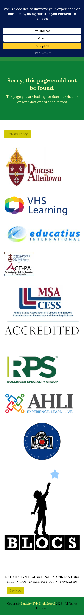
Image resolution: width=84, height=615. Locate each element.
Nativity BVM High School (38, 603)
